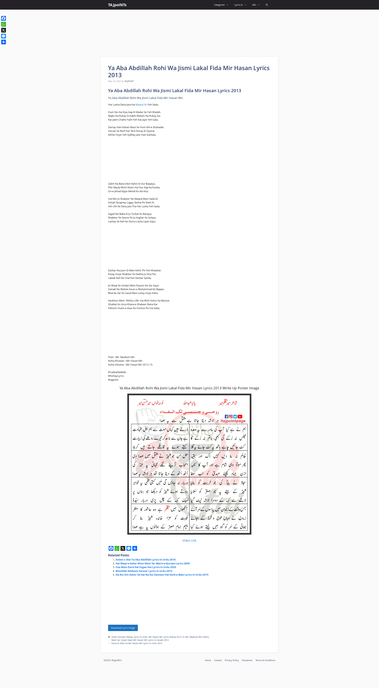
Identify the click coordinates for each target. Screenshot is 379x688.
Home (208, 660)
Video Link (189, 540)
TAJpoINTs (117, 4)
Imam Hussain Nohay (122, 636)
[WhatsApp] (4, 24)
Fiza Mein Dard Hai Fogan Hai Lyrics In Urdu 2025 (146, 567)
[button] (267, 5)
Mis (254, 4)
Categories (219, 4)
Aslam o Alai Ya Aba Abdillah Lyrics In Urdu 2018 (146, 559)
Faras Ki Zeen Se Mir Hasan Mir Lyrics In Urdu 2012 (136, 643)
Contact (218, 660)
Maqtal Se (141, 104)
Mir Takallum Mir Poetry (197, 636)
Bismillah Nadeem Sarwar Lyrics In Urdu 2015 (144, 571)
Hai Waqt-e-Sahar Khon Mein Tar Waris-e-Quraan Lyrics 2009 (153, 563)
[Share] (4, 42)
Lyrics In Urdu (140, 636)
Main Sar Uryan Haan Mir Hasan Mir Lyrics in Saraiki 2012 (140, 640)
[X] (4, 30)
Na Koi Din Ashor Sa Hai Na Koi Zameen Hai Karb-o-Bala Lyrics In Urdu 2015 (162, 574)
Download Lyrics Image (123, 627)
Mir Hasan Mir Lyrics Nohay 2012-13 (166, 636)
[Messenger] (4, 36)
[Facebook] (4, 18)
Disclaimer (247, 660)
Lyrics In (238, 4)
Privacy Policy (232, 660)
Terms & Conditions (265, 660)
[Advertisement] (189, 33)
